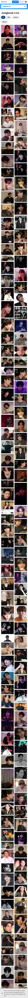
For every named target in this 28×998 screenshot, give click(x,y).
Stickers (16, 17)
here (5, 996)
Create (16, 1)
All (3, 17)
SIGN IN (22, 1)
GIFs (9, 17)
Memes (4, 21)
